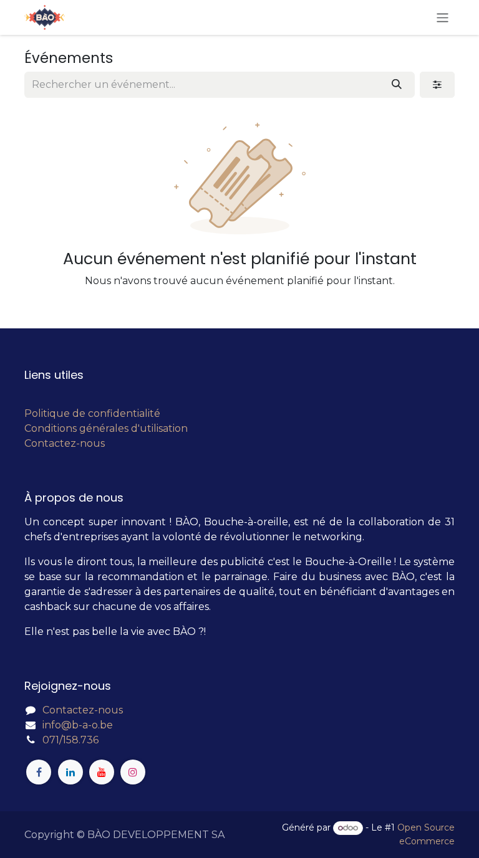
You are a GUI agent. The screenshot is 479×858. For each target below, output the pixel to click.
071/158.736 (70, 740)
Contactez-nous (64, 443)
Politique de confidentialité (92, 413)
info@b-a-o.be (77, 725)
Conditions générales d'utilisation (106, 428)
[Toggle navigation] (442, 17)
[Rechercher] (397, 85)
